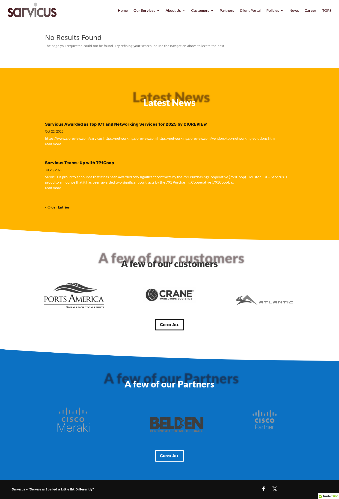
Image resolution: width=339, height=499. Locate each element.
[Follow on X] (274, 488)
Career (310, 10)
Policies (272, 10)
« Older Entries (57, 207)
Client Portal (250, 10)
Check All (169, 324)
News (294, 10)
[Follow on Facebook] (263, 488)
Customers (200, 10)
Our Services (144, 10)
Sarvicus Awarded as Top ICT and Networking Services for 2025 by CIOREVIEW (126, 124)
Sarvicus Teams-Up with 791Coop (79, 162)
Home (123, 10)
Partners (227, 10)
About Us (173, 10)
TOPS (327, 10)
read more (53, 144)
